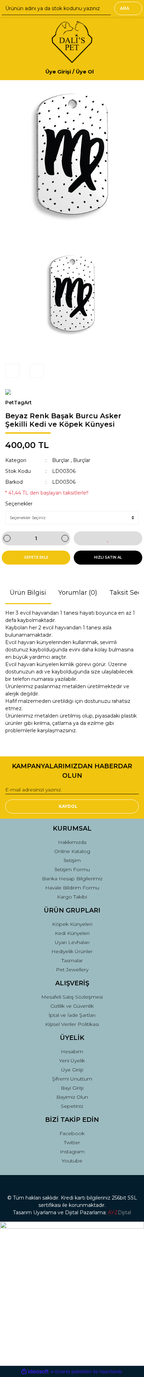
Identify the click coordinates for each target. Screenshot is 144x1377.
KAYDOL (68, 806)
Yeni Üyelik (72, 1060)
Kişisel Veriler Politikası (72, 1024)
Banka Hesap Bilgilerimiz (72, 878)
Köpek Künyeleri (72, 924)
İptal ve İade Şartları (72, 1015)
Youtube (72, 1161)
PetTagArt (18, 402)
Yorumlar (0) (77, 592)
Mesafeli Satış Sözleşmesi (72, 997)
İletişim (72, 860)
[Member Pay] (100, 71)
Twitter (72, 1142)
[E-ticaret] (71, 1371)
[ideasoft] (35, 1371)
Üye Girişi (72, 1070)
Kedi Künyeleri (72, 933)
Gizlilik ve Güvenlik (72, 1006)
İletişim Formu (72, 869)
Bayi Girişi (72, 1088)
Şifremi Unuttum (72, 1079)
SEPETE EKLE (36, 557)
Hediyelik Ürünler (72, 951)
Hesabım (72, 1051)
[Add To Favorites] (108, 538)
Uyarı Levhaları (72, 942)
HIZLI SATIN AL (108, 557)
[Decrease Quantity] (7, 538)
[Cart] (130, 71)
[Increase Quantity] (65, 538)
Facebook (72, 1133)
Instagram (72, 1151)
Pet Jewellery (72, 969)
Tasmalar (72, 960)
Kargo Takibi (72, 897)
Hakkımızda (72, 842)
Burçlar (60, 460)
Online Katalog (72, 851)
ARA (124, 8)
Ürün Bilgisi (28, 592)
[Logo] (72, 42)
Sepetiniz (72, 1106)
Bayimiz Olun (72, 1097)
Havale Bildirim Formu (72, 888)
